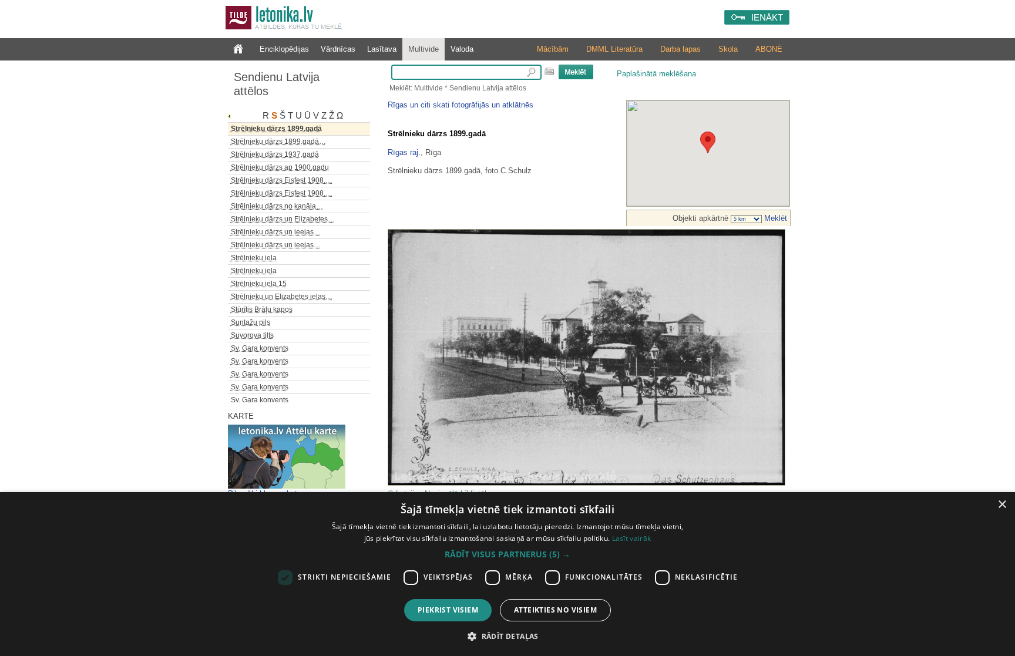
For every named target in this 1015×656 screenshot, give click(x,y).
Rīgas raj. (404, 152)
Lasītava (381, 49)
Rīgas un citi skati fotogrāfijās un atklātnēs (460, 104)
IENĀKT (767, 17)
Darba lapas (680, 49)
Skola (728, 49)
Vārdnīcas (338, 49)
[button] (507, 554)
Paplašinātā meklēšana (656, 73)
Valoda (462, 49)
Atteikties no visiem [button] (555, 610)
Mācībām (553, 49)
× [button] (1001, 504)
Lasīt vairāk (631, 538)
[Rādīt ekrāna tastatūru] (549, 71)
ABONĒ (768, 49)
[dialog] (507, 574)
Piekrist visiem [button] (448, 610)
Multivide (423, 49)
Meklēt (774, 218)
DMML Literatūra (614, 49)
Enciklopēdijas (284, 49)
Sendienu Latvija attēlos (277, 83)
